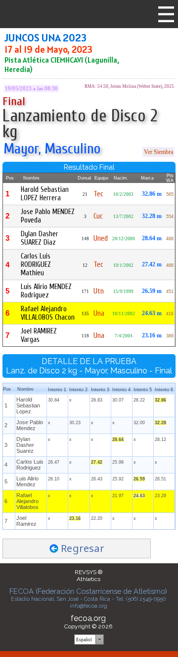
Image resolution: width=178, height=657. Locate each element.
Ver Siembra (158, 151)
